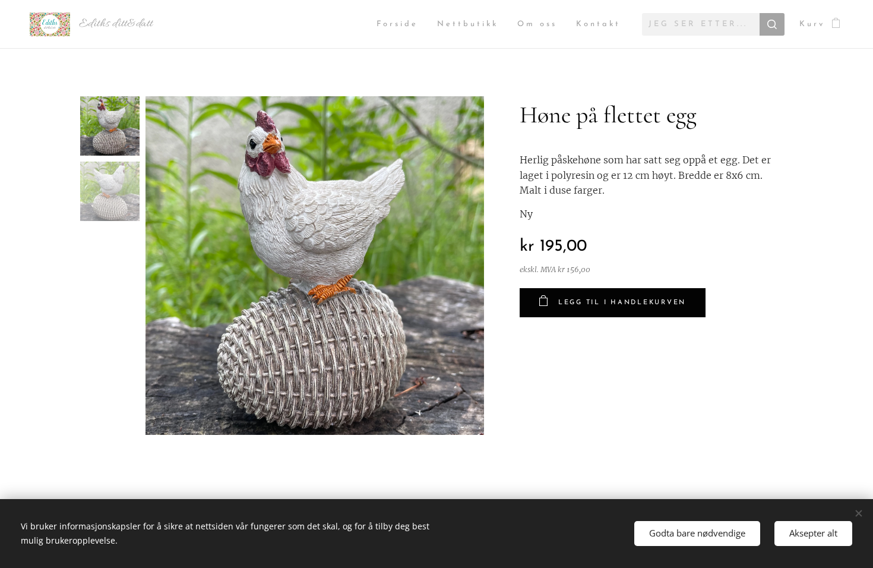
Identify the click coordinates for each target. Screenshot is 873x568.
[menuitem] (401, 25)
